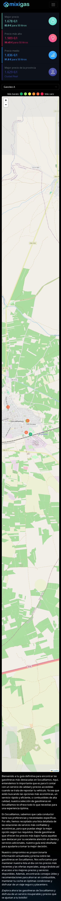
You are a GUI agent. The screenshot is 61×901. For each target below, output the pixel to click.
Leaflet (55, 770)
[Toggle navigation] (53, 5)
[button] (6, 100)
